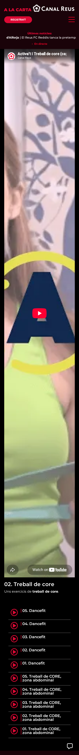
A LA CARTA (17, 9)
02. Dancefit (34, 650)
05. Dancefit (34, 610)
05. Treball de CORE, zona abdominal (41, 678)
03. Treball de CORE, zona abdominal (41, 704)
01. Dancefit (33, 663)
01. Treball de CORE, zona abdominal (41, 731)
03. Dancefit (34, 637)
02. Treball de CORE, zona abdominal (41, 717)
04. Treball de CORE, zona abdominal (41, 691)
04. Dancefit (34, 623)
